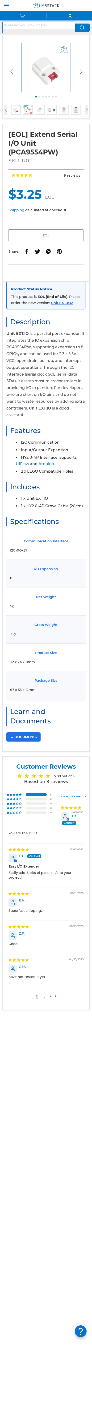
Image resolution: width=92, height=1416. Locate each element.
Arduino (46, 464)
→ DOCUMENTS (23, 737)
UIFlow (22, 464)
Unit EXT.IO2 (62, 303)
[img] (71, 808)
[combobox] (39, 25)
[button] (22, 175)
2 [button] (44, 997)
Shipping (16, 210)
